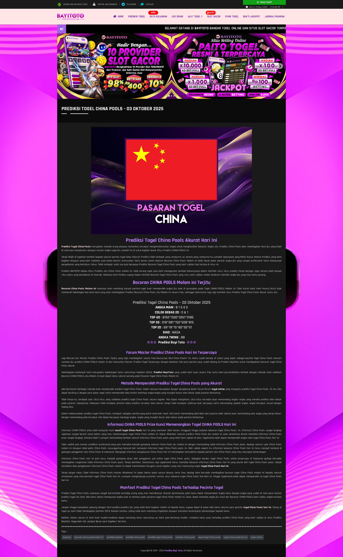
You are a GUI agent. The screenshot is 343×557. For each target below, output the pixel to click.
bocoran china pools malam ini (88, 537)
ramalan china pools (185, 537)
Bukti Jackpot (251, 16)
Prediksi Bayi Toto (173, 550)
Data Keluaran (158, 16)
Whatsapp (265, 2)
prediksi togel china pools (160, 537)
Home (120, 16)
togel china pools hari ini (235, 537)
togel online (256, 537)
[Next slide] (280, 66)
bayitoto (67, 537)
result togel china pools (209, 537)
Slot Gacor (213, 16)
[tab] (169, 96)
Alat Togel (194, 16)
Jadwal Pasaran (274, 16)
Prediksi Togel (136, 16)
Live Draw (177, 16)
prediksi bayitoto (115, 537)
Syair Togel (231, 16)
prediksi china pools (135, 537)
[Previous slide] (63, 66)
